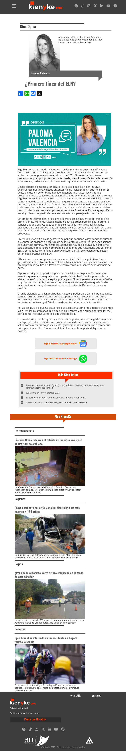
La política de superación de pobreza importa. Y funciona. (56, 397)
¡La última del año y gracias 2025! (43, 392)
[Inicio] (46, 6)
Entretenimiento (24, 431)
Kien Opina (28, 27)
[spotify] (76, 6)
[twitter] (95, 6)
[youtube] (108, 6)
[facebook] (115, 6)
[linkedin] (101, 6)
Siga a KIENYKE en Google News (60, 343)
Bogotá (19, 564)
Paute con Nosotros (35, 719)
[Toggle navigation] (14, 6)
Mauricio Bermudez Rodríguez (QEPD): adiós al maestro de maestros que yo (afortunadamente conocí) (65, 386)
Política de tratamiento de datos (24, 713)
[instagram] (88, 6)
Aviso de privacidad (19, 708)
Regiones (20, 499)
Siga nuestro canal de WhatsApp (60, 358)
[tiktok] (82, 6)
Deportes (20, 629)
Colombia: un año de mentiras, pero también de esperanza (56, 402)
